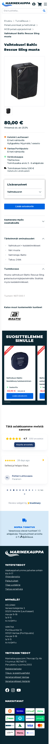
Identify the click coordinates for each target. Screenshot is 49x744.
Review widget (16, 503)
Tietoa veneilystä (14, 589)
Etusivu (8, 21)
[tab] (7, 490)
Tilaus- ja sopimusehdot (17, 673)
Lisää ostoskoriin (24, 206)
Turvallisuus (21, 21)
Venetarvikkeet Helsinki (17, 681)
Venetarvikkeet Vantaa (17, 677)
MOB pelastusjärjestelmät (17, 29)
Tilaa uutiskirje (12, 585)
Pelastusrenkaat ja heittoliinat (19, 25)
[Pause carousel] (24, 494)
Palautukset (11, 581)
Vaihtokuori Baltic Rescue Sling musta (21, 35)
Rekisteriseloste (13, 669)
